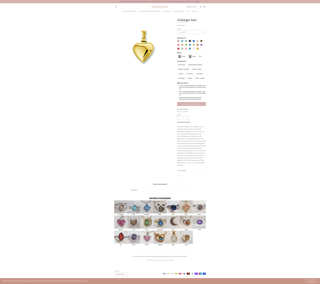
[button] (116, 7)
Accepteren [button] (311, 281)
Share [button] (180, 175)
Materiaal (179, 28)
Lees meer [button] (84, 281)
